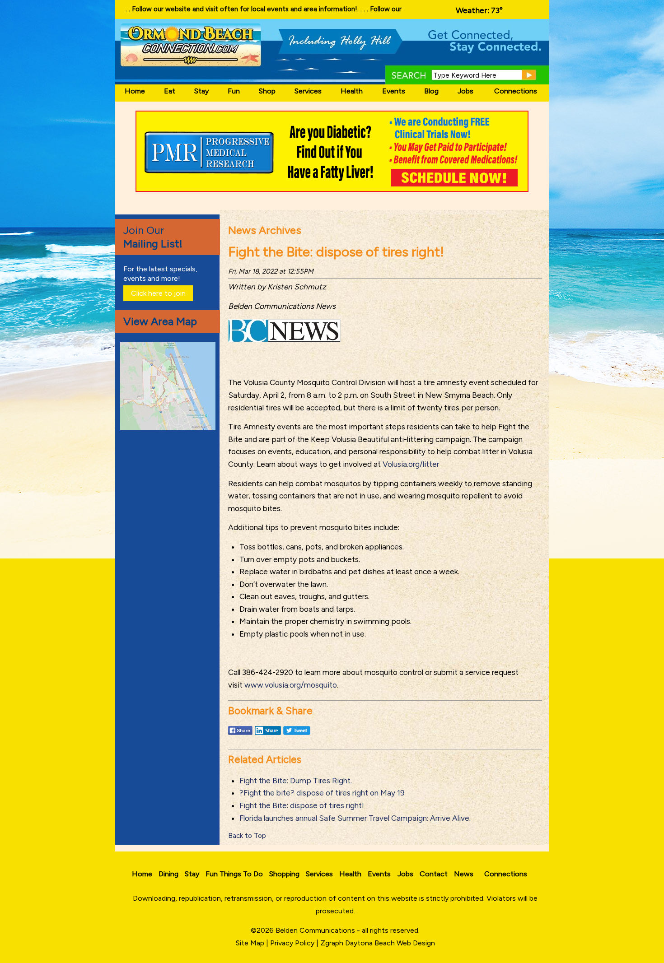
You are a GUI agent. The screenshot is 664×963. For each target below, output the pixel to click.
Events (393, 91)
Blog (431, 91)
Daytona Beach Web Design (390, 943)
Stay (201, 91)
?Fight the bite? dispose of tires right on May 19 (322, 792)
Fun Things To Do (234, 874)
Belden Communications (316, 930)
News (463, 874)
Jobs (465, 91)
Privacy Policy (292, 943)
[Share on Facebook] (240, 734)
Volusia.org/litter (411, 464)
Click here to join (158, 293)
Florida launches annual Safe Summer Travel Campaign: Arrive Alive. (355, 818)
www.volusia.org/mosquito (290, 684)
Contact (434, 874)
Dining (168, 874)
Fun (234, 91)
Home (135, 91)
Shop (267, 91)
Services (308, 91)
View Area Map (160, 321)
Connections (515, 91)
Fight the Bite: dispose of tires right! (301, 805)
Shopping (284, 874)
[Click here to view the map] (169, 427)
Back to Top (247, 836)
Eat (169, 91)
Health (352, 91)
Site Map (250, 943)
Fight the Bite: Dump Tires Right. (295, 780)
